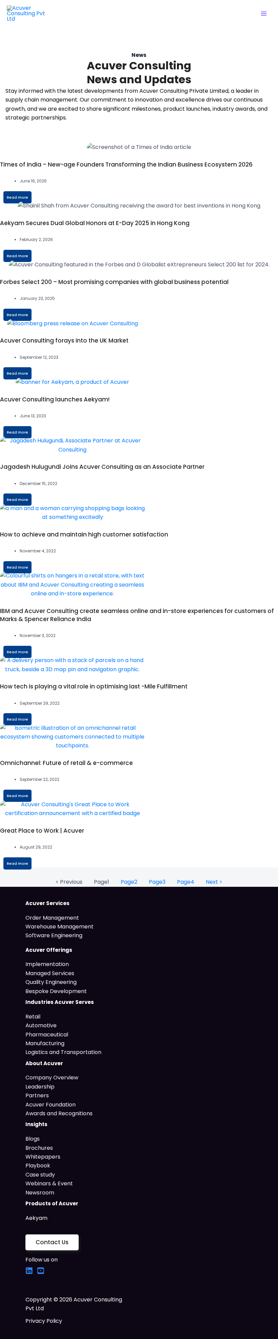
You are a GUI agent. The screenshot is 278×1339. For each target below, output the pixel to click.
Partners (37, 1095)
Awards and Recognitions (59, 1113)
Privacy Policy (43, 1321)
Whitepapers (42, 1157)
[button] (52, 1242)
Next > (214, 882)
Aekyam (36, 1218)
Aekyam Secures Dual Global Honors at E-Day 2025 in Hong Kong (95, 223)
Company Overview (51, 1077)
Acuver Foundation (50, 1104)
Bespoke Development (56, 991)
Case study (40, 1175)
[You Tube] (40, 1270)
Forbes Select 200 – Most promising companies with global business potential (114, 282)
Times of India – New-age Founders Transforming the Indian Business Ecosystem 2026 (126, 164)
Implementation (47, 964)
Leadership (40, 1087)
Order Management (52, 918)
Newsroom (39, 1193)
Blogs (32, 1139)
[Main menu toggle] (263, 13)
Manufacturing (44, 1043)
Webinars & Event (49, 1183)
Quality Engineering (51, 982)
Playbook (37, 1165)
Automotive (41, 1025)
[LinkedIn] (29, 1270)
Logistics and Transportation (63, 1052)
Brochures (39, 1148)
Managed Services (49, 973)
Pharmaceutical (46, 1034)
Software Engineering (53, 935)
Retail (32, 1016)
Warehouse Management (59, 926)
